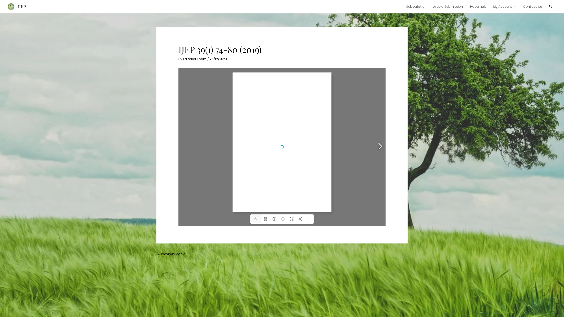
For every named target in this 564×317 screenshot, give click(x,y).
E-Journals (477, 6)
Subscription (416, 6)
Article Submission (448, 6)
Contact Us (532, 6)
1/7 (256, 219)
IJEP (22, 6)
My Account (502, 6)
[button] (551, 6)
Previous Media (171, 254)
